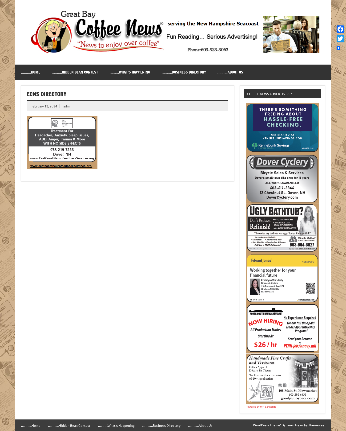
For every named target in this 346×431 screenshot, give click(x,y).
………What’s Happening (130, 72)
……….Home (30, 72)
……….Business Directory (184, 72)
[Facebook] (340, 29)
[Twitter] (340, 38)
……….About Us (230, 72)
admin (67, 106)
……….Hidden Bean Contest (75, 72)
